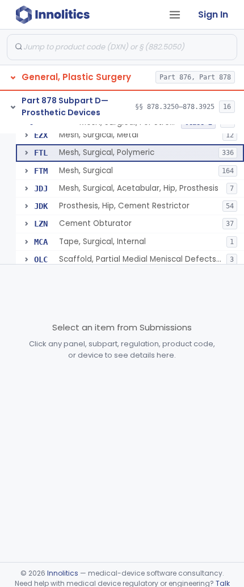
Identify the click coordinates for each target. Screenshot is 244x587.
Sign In (213, 14)
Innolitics (62, 573)
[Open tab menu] (174, 14)
